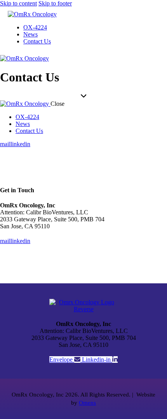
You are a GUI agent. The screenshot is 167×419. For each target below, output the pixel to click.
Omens (87, 403)
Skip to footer (55, 3)
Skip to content (18, 3)
